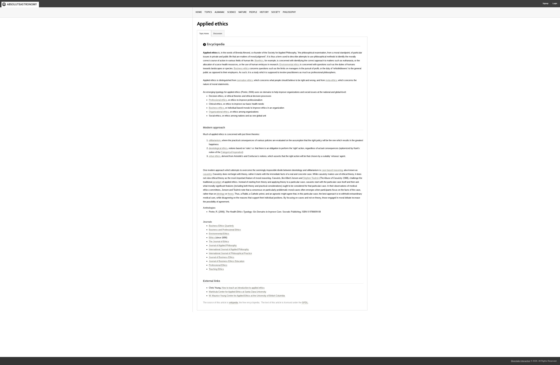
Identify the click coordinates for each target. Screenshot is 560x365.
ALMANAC (220, 12)
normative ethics (245, 80)
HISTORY (264, 12)
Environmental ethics (289, 64)
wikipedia (233, 302)
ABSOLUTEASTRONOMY (22, 4)
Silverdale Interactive (520, 361)
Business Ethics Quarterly (221, 225)
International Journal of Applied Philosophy (229, 249)
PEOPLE (253, 12)
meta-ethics (331, 80)
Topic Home (204, 34)
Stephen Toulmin (311, 178)
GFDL (305, 302)
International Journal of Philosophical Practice (230, 253)
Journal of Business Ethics (221, 257)
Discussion (217, 34)
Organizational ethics (219, 111)
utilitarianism (215, 140)
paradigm (217, 182)
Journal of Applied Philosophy (223, 245)
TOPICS (208, 12)
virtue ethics (214, 156)
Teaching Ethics (216, 269)
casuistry (207, 174)
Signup (545, 3)
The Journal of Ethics (219, 241)
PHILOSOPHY (289, 12)
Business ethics (241, 68)
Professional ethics (218, 100)
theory (230, 193)
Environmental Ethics (219, 233)
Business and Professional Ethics (225, 229)
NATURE (242, 12)
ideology (221, 193)
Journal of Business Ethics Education (226, 261)
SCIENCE (231, 12)
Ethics (212, 237)
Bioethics (259, 60)
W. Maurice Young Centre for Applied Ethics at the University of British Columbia (247, 295)
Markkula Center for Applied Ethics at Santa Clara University (237, 291)
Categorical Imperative (231, 152)
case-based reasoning (332, 170)
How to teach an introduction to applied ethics (243, 287)
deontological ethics (218, 148)
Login (555, 3)
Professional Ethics (218, 265)
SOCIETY (275, 12)
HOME (199, 12)
